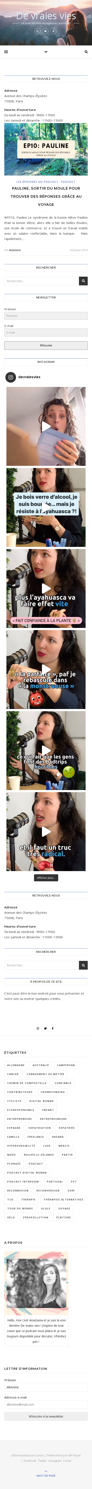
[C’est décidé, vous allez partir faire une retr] (46, 750)
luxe (47, 1145)
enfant (48, 1109)
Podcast (68, 182)
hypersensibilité (21, 1145)
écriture (63, 1217)
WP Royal (74, 1455)
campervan (66, 1065)
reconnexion (18, 1190)
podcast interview (23, 1181)
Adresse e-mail (15, 1397)
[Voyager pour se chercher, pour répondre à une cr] (46, 831)
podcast (36, 1163)
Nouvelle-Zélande (39, 1154)
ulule (45, 1208)
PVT (74, 1181)
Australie (41, 1065)
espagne (14, 1127)
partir (67, 1154)
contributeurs (20, 1092)
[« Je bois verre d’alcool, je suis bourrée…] (46, 507)
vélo (11, 1217)
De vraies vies (46, 15)
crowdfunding (53, 1092)
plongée (14, 1163)
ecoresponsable (20, 1109)
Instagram (55, 1461)
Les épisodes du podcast (37, 182)
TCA (10, 1199)
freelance (36, 1136)
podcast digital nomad (27, 1172)
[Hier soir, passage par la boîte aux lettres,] (46, 426)
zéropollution (36, 1217)
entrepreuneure (53, 1118)
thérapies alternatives (63, 1199)
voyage (64, 1208)
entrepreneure (19, 1118)
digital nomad (42, 1101)
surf (71, 1190)
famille (13, 1136)
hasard (58, 1136)
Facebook (30, 1461)
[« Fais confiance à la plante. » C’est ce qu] (46, 588)
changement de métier (45, 1074)
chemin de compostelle (27, 1083)
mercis (64, 1145)
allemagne (16, 1065)
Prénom (10, 1380)
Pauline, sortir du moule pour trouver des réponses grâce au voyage (46, 196)
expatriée (67, 1127)
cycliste (14, 1101)
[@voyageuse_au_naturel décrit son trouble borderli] (46, 669)
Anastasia (15, 250)
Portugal (55, 1181)
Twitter (42, 1461)
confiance (63, 1083)
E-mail (67, 1461)
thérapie (28, 1199)
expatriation (40, 1127)
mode (11, 1154)
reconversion (48, 1190)
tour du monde (20, 1208)
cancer (13, 1074)
